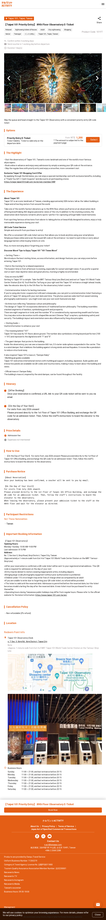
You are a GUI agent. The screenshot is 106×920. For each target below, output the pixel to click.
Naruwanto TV (10, 876)
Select (93, 139)
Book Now (53, 810)
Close (98, 914)
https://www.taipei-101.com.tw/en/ (51, 595)
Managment (9, 907)
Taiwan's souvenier (12, 888)
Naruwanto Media (12, 884)
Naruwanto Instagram (14, 880)
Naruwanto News (11, 872)
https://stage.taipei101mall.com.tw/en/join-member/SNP (29, 182)
